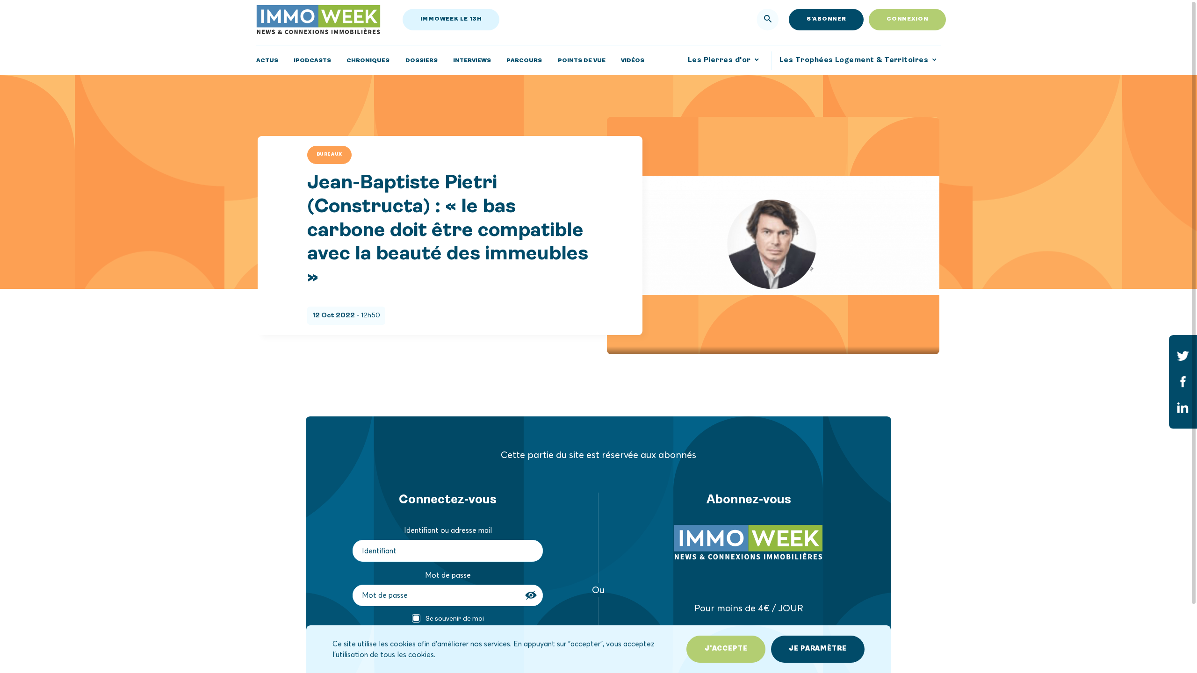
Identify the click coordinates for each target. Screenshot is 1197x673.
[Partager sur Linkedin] (1183, 408)
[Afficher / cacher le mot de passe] (532, 595)
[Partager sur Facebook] (1183, 382)
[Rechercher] (767, 19)
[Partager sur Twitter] (1183, 355)
